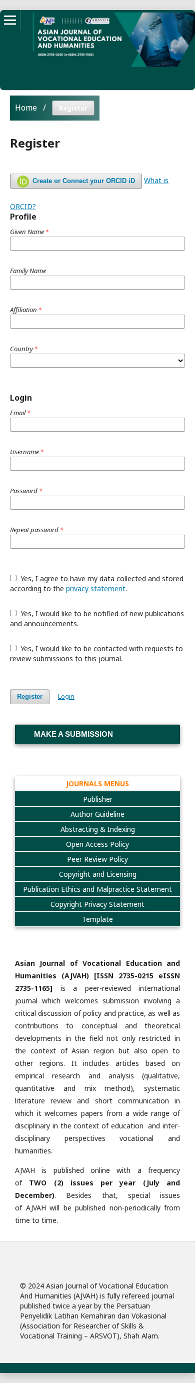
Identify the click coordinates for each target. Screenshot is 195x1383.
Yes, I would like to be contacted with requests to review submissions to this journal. (96, 653)
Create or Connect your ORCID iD (82, 181)
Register (29, 696)
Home (26, 108)
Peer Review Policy (97, 859)
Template (97, 919)
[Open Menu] (10, 20)
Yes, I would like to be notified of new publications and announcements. (97, 618)
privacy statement (96, 588)
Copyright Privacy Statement (97, 904)
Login (66, 696)
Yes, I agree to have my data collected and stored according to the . (97, 583)
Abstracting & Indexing (97, 829)
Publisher (97, 799)
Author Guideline (97, 814)
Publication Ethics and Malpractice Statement (97, 889)
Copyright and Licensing (97, 874)
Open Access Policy (97, 844)
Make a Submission (73, 734)
